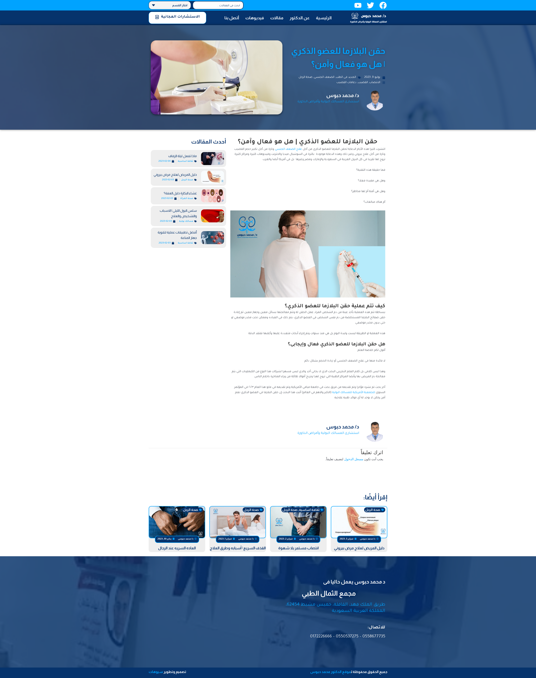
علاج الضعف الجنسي (288, 149)
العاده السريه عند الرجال (177, 548)
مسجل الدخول (353, 459)
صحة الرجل (305, 77)
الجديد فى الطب (346, 77)
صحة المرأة (186, 198)
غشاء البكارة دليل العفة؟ (180, 193)
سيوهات (156, 672)
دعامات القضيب (346, 82)
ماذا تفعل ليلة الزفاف (182, 156)
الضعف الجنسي (324, 77)
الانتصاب (374, 82)
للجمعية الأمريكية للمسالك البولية (353, 392)
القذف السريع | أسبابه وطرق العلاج (238, 548)
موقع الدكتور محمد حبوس (330, 672)
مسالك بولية (186, 221)
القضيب (363, 82)
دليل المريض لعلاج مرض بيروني (175, 174)
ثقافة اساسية (185, 161)
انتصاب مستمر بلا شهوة (298, 548)
